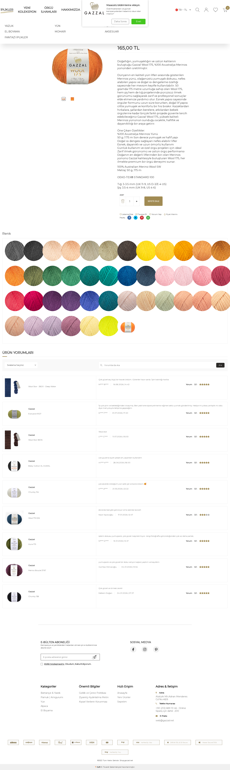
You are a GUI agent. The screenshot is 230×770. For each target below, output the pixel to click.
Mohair (60, 31)
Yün (57, 25)
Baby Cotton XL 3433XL (39, 466)
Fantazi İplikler (16, 37)
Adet (122, 195)
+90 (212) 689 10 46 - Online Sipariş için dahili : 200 (171, 709)
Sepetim (122, 701)
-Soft (98, 767)
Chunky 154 (33, 492)
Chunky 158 (33, 596)
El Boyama (12, 31)
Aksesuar (112, 31)
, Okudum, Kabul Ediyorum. (67, 664)
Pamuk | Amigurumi (52, 697)
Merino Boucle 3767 (37, 570)
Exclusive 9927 (34, 413)
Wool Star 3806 (35, 440)
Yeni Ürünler (123, 697)
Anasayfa (122, 693)
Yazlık (9, 25)
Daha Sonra (120, 21)
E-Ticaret (105, 767)
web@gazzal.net (165, 720)
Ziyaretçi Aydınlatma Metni (93, 697)
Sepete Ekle (153, 201)
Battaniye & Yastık (50, 693)
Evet (138, 21)
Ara (220, 365)
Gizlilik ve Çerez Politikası (92, 693)
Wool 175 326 (34, 518)
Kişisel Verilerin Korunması (93, 701)
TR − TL (183, 9)
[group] (77, 62)
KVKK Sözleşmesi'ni (54, 664)
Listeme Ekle (127, 214)
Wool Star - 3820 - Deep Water (42, 386)
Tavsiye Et (142, 214)
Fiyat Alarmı (171, 214)
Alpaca (44, 706)
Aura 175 (32, 544)
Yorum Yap (156, 214)
